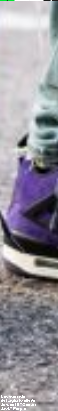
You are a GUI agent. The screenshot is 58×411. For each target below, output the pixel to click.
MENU (51, 0)
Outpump (7, 0)
